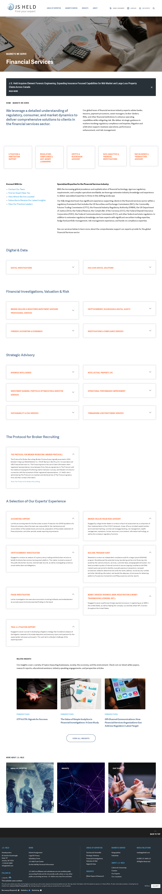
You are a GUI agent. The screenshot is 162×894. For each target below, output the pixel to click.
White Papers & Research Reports (95, 877)
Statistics (24, 890)
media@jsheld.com (143, 853)
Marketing (35, 890)
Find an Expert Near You (19, 193)
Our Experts (116, 874)
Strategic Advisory (92, 856)
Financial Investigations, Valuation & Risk (94, 860)
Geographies (116, 853)
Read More (13, 91)
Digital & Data (91, 864)
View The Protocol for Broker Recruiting (25, 482)
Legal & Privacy (34, 856)
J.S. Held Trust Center (36, 861)
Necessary (9, 890)
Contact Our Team (16, 190)
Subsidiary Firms (34, 859)
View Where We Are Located (21, 197)
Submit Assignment (35, 853)
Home (8, 103)
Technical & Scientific (93, 853)
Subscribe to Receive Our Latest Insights (27, 201)
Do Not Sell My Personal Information (41, 864)
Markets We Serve (21, 103)
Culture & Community (119, 868)
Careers (114, 871)
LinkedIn (5, 878)
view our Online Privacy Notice (19, 886)
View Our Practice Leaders (20, 204)
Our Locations (116, 877)
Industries (115, 856)
